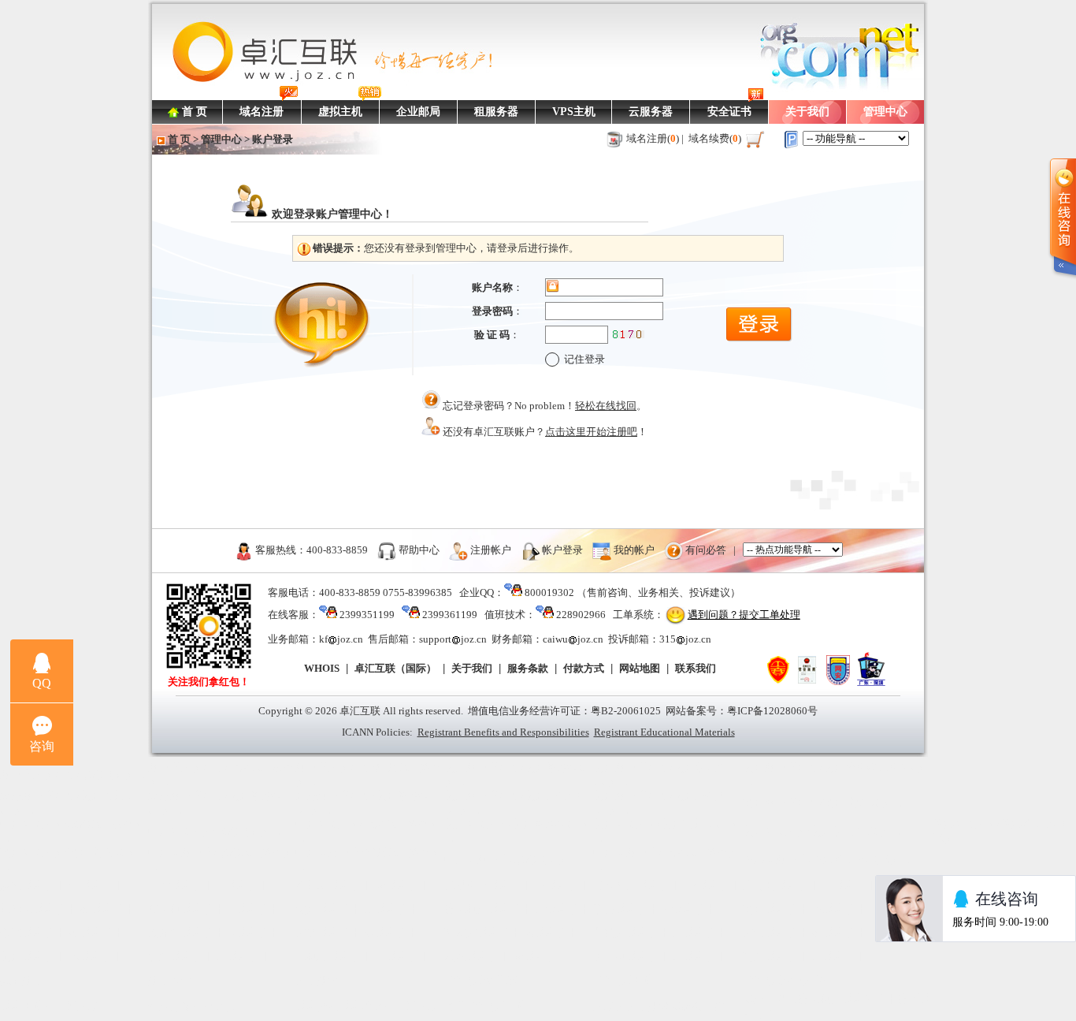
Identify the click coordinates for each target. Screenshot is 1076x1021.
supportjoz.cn (453, 639)
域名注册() (652, 138)
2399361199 (449, 614)
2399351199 (367, 614)
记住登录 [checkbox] (584, 359)
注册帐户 (490, 549)
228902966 (581, 614)
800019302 (549, 592)
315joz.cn (685, 639)
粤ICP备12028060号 (772, 711)
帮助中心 (419, 549)
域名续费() (715, 138)
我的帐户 (634, 549)
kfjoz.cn (341, 639)
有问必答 (705, 549)
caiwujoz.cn (573, 639)
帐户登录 (562, 549)
